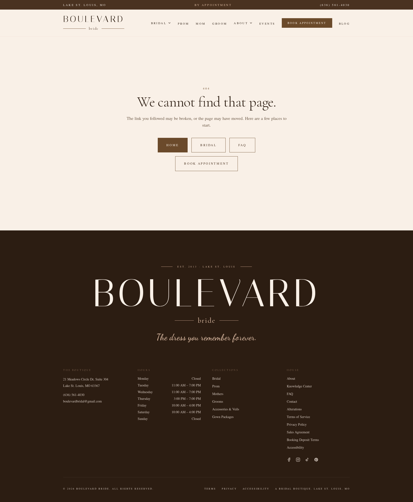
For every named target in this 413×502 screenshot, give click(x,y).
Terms (210, 488)
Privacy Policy (297, 424)
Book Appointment (307, 23)
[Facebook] (289, 459)
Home (172, 145)
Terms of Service (298, 416)
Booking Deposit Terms (303, 439)
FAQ (242, 145)
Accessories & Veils (225, 409)
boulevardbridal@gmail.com (82, 401)
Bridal (158, 23)
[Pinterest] (316, 459)
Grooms (217, 401)
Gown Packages (223, 416)
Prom (183, 23)
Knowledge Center (299, 386)
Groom (219, 23)
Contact (292, 401)
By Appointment (213, 5)
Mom (201, 23)
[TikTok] (307, 459)
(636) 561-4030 (335, 5)
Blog (344, 23)
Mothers (217, 393)
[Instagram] (298, 459)
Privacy (229, 488)
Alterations (294, 409)
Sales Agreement (298, 432)
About (241, 23)
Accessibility (295, 447)
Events (267, 23)
